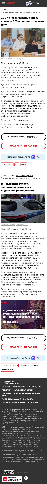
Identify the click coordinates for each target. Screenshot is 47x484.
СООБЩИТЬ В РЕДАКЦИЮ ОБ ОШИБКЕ (20, 402)
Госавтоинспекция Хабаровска (14, 225)
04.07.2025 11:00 (7, 10)
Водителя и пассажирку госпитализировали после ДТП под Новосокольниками (21, 313)
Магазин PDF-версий (23, 390)
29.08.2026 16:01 (7, 176)
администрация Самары (12, 59)
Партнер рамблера (22, 472)
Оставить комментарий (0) (24, 146)
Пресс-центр (34, 387)
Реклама (6, 390)
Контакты (28, 399)
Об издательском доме (14, 387)
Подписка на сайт (11, 399)
